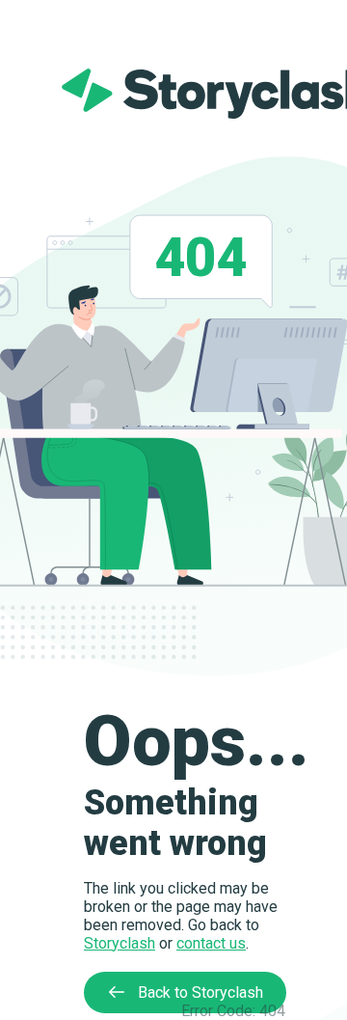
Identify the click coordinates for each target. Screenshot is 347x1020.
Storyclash (119, 943)
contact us (211, 943)
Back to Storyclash (198, 992)
